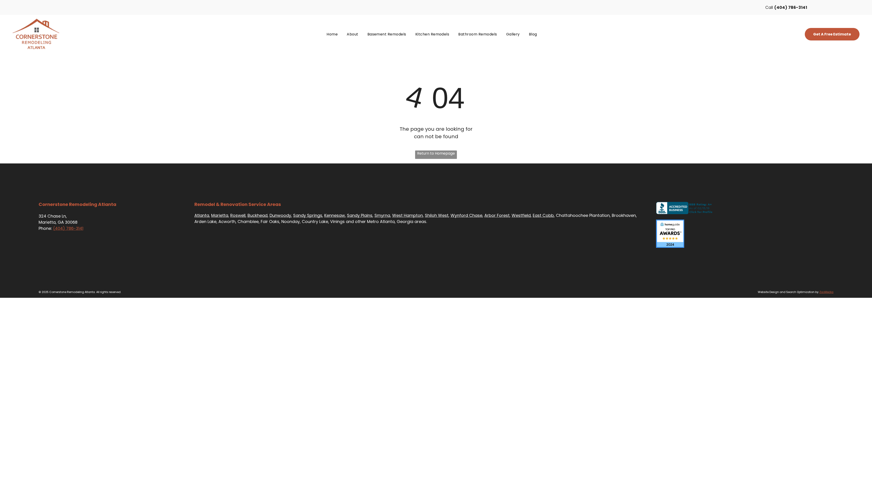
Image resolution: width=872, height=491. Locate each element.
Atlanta (201, 215)
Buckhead (258, 215)
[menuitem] (332, 34)
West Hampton (407, 215)
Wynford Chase (466, 215)
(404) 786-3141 (68, 228)
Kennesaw (334, 215)
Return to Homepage (436, 153)
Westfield (521, 215)
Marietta (219, 215)
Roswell (237, 215)
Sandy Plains (359, 215)
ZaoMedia (826, 292)
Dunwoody (280, 215)
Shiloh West (436, 215)
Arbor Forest (497, 215)
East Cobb (543, 215)
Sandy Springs (307, 215)
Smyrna (382, 215)
